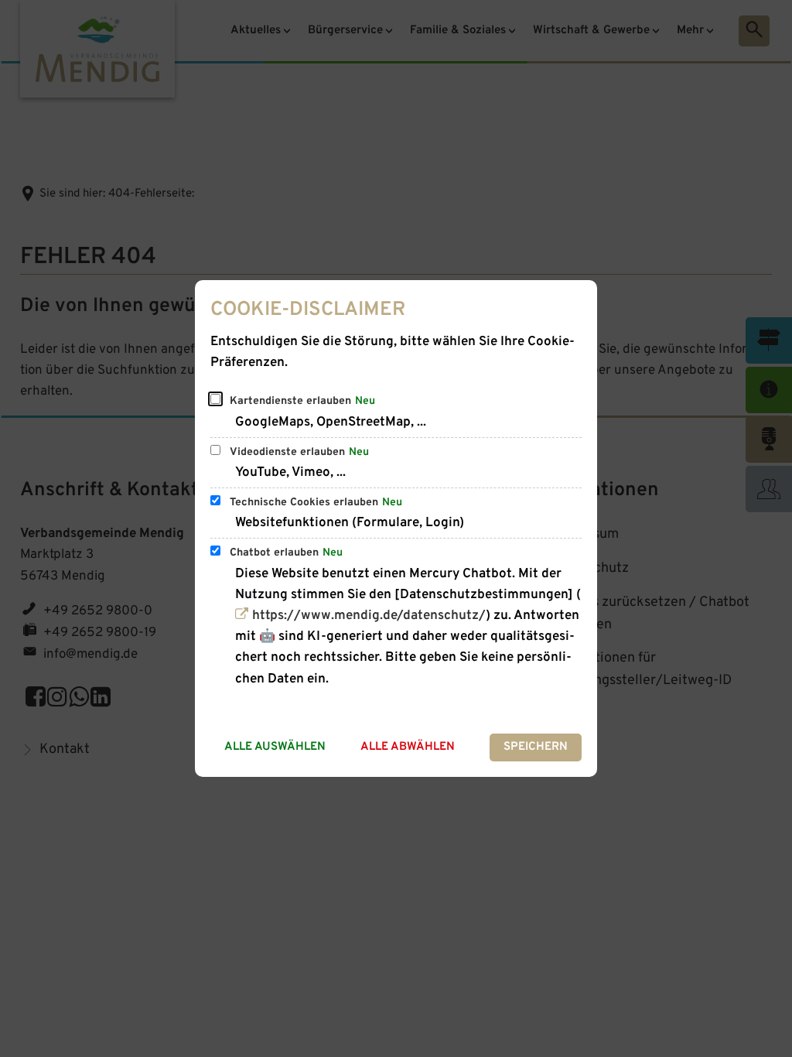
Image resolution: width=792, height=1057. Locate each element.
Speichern (536, 747)
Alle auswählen (275, 747)
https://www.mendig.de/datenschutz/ (368, 615)
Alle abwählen (407, 747)
